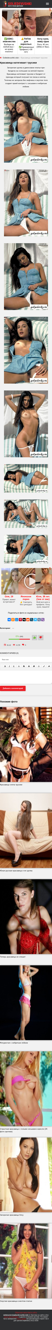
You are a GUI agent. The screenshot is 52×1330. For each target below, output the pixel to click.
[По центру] (29, 666)
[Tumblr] (39, 619)
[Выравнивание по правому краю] (34, 666)
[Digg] (24, 619)
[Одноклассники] (13, 619)
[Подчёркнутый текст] (14, 666)
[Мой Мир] (16, 619)
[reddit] (27, 619)
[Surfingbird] (35, 619)
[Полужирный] (5, 666)
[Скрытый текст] (49, 666)
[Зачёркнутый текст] (19, 666)
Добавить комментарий (13, 688)
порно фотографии (11, 1317)
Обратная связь (21, 1312)
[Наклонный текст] (9, 666)
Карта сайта (32, 1312)
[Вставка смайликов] (39, 666)
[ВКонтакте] (9, 619)
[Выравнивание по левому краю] (24, 666)
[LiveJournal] (31, 619)
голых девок (21, 1319)
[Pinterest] (20, 619)
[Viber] (42, 619)
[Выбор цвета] (44, 666)
